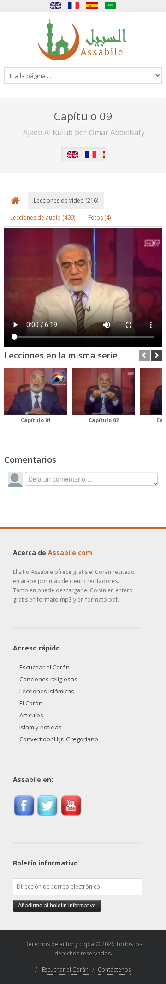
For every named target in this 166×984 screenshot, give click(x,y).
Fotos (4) (99, 217)
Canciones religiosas (48, 679)
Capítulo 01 (36, 420)
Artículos (31, 715)
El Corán (30, 703)
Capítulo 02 (104, 420)
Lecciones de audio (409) (42, 217)
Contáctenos (114, 969)
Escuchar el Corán (44, 667)
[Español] (92, 6)
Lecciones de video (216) (66, 200)
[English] (55, 6)
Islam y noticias (40, 727)
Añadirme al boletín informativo (57, 905)
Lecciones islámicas (46, 691)
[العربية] (110, 6)
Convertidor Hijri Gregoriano (58, 739)
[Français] (74, 6)
